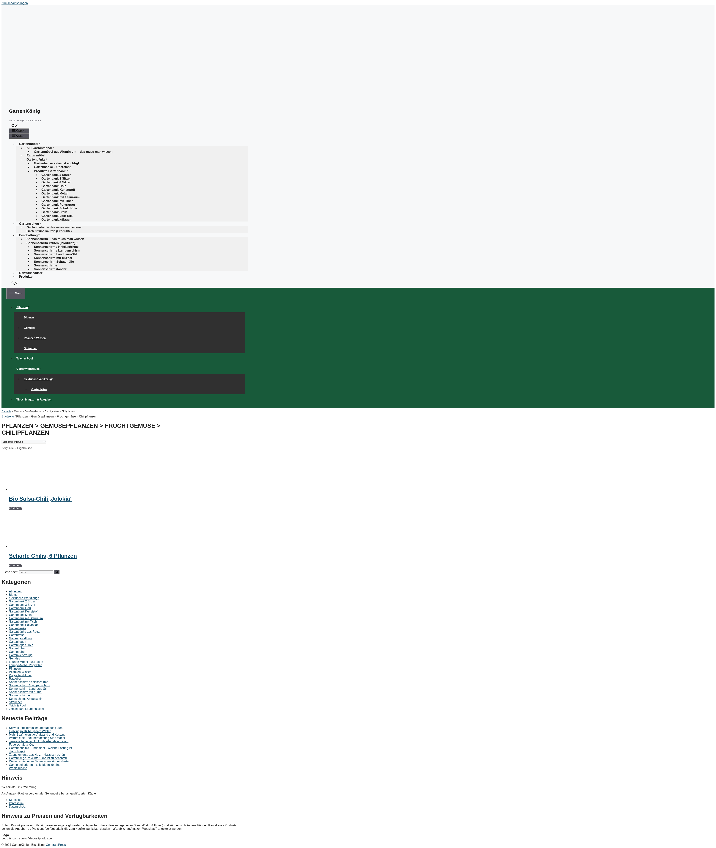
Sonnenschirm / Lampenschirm (29, 685)
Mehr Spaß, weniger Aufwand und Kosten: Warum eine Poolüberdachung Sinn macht (37, 736)
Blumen (29, 317)
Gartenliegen (17, 641)
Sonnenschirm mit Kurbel (25, 692)
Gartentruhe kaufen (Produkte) (49, 231)
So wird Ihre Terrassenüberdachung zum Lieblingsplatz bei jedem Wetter (35, 729)
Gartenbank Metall (21, 614)
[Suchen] (56, 572)
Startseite (6, 411)
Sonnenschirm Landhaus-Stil (28, 688)
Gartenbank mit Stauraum (26, 618)
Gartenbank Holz (20, 608)
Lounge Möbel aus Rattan (26, 661)
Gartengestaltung (20, 638)
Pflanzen (22, 307)
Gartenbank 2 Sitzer (22, 601)
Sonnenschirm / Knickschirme (28, 682)
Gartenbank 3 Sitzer (22, 604)
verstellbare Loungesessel (26, 708)
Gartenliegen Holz (21, 645)
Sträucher (30, 348)
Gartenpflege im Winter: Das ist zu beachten (38, 758)
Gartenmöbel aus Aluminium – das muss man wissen (73, 151)
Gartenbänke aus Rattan (25, 631)
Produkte (25, 276)
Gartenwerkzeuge (28, 368)
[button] (15, 126)
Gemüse (29, 327)
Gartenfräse (39, 389)
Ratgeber (15, 678)
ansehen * (15, 508)
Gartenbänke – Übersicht (52, 167)
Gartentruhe (17, 648)
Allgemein (15, 591)
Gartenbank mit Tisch (23, 621)
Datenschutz (17, 806)
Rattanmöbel (35, 155)
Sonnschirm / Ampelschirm (26, 698)
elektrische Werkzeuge (38, 379)
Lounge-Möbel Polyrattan (25, 665)
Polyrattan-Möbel (20, 675)
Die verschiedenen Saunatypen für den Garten (39, 761)
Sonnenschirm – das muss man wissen (55, 239)
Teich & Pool (24, 358)
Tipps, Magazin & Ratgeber (34, 399)
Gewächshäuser (31, 273)
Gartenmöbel (28, 144)
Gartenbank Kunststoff (23, 611)
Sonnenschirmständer (50, 269)
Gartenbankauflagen (56, 219)
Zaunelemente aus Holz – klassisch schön (37, 754)
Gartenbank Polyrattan (24, 624)
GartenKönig (24, 111)
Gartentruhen (17, 651)
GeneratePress (56, 844)
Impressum (16, 803)
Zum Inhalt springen (14, 3)
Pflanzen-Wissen (35, 338)
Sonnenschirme (19, 695)
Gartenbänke (17, 628)
